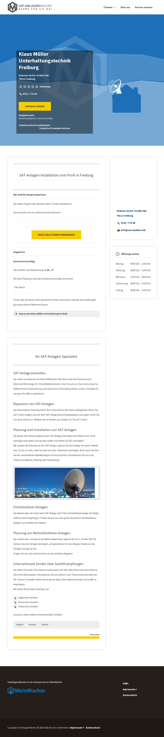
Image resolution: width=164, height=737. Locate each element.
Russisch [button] (32, 624)
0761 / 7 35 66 (128, 222)
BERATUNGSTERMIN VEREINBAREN (56, 234)
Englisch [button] (19, 624)
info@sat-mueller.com (133, 230)
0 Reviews (45, 86)
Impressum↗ (130, 689)
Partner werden (143, 7)
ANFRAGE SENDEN (35, 106)
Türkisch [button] (44, 624)
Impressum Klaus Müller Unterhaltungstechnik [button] (43, 313)
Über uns (125, 7)
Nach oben (94, 635)
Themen (108, 7)
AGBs (125, 683)
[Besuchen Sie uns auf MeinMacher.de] (26, 690)
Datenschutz (130, 695)
